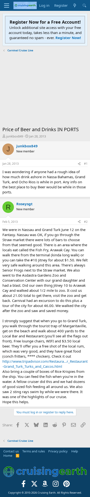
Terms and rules (33, 451)
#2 (86, 222)
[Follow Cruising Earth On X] (34, 485)
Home (7, 455)
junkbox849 (14, 136)
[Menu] (6, 5)
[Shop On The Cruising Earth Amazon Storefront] (45, 485)
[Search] (84, 5)
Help (74, 451)
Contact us (11, 451)
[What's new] (74, 5)
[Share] (79, 164)
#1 (86, 164)
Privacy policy (58, 451)
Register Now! (68, 37)
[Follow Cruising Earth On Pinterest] (66, 485)
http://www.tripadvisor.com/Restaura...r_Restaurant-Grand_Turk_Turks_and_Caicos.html (45, 364)
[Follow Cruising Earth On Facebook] (23, 485)
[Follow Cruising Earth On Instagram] (55, 485)
